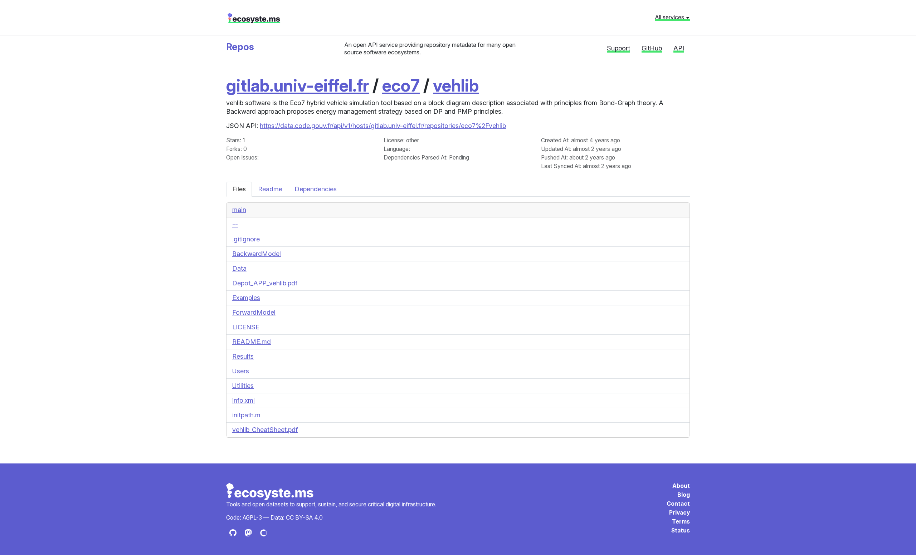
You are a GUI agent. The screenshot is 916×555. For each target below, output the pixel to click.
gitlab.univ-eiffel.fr (297, 85)
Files (239, 189)
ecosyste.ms (254, 18)
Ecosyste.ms (270, 492)
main (239, 209)
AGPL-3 (252, 517)
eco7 (401, 85)
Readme (270, 189)
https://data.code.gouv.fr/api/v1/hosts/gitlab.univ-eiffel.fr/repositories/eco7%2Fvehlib (383, 125)
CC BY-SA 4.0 (304, 517)
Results (243, 356)
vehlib (456, 85)
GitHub (652, 48)
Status (680, 530)
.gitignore (246, 239)
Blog (683, 494)
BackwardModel (256, 253)
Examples (246, 297)
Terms (681, 521)
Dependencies (315, 189)
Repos (240, 46)
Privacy (679, 512)
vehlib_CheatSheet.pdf (265, 429)
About (681, 485)
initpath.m (246, 415)
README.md (251, 341)
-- (235, 224)
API (678, 48)
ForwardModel (254, 312)
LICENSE (245, 327)
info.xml (243, 400)
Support (618, 48)
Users (240, 371)
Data (239, 268)
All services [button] (670, 17)
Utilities (243, 385)
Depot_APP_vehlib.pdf (264, 283)
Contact (678, 503)
